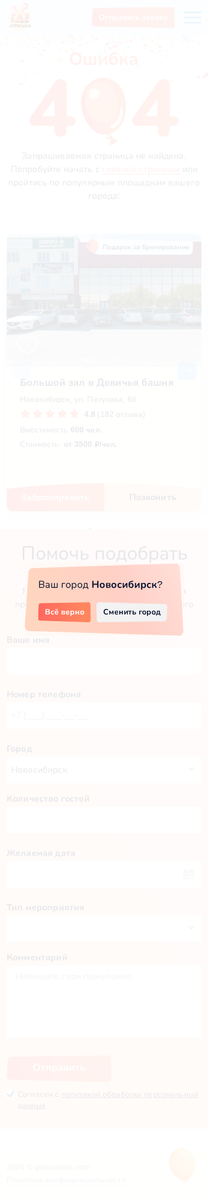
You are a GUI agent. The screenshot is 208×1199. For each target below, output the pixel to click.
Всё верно (64, 611)
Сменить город (132, 611)
